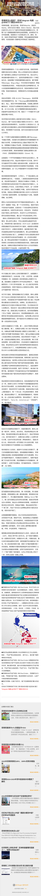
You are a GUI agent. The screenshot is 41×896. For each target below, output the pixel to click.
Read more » (34, 722)
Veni (26, 888)
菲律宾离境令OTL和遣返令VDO (14, 728)
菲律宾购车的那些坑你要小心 (13, 745)
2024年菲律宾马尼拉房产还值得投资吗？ (17, 796)
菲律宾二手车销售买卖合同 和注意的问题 (17, 866)
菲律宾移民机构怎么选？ (11, 831)
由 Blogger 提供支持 (21, 885)
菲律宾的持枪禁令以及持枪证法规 (14, 711)
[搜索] (38, 4)
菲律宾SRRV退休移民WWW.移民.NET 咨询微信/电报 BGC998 (20, 4)
